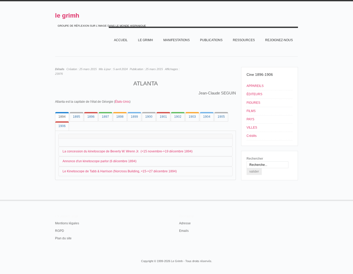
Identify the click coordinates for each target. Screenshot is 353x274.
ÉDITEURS (254, 94)
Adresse (185, 223)
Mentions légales (67, 223)
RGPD (59, 231)
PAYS (250, 119)
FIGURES (253, 103)
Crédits (252, 136)
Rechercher (255, 158)
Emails (184, 231)
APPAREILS (255, 86)
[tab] (62, 117)
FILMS (251, 111)
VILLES (252, 127)
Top (297, 200)
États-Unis (122, 101)
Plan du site (63, 238)
